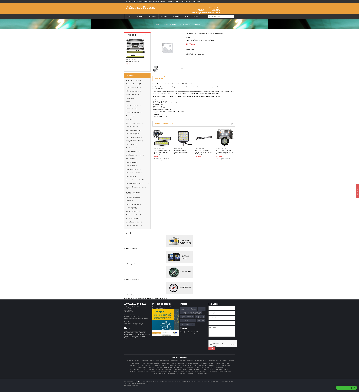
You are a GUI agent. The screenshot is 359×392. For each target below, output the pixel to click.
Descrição (159, 78)
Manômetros (159, 369)
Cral (183, 312)
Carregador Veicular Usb (190, 365)
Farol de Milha (181, 367)
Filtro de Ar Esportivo (193, 367)
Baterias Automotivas (178, 363)
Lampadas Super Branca (222, 369)
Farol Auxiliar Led (166, 24)
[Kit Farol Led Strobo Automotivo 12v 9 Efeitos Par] (155, 69)
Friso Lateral (219, 367)
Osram (184, 320)
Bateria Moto (165, 363)
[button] (346, 388)
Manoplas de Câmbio (180, 372)
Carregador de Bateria (192, 363)
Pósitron (201, 320)
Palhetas (190, 372)
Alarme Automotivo (228, 361)
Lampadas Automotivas (180, 369)
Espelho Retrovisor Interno (145, 367)
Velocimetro (168, 369)
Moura (200, 316)
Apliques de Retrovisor (162, 361)
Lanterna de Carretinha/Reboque (139, 372)
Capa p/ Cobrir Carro (147, 365)
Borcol (193, 309)
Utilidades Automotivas (187, 374)
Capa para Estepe (160, 365)
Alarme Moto (135, 363)
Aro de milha (174, 361)
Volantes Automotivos (202, 374)
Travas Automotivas (172, 374)
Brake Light (201, 309)
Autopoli (185, 309)
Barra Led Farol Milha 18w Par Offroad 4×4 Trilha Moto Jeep (162, 152)
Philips (192, 320)
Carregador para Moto (174, 365)
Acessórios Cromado (148, 361)
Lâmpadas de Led (194, 369)
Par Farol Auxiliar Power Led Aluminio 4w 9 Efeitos (134, 62)
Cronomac (194, 312)
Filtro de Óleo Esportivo (207, 367)
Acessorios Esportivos (200, 361)
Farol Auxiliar (158, 367)
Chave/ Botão (202, 365)
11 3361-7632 (214, 7)
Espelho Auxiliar (213, 365)
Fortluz (190, 316)
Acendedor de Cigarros (133, 361)
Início (157, 24)
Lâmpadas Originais (207, 369)
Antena (143, 363)
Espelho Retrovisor (225, 365)
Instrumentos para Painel (139, 369)
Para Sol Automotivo (201, 372)
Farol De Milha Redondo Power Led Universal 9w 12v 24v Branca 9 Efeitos (225, 152)
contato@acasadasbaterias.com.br (206, 12)
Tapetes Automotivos (159, 374)
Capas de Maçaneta (186, 361)
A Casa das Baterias (139, 382)
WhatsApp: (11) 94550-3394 (209, 10)
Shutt (192, 324)
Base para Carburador (153, 363)
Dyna (183, 317)
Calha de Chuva (134, 365)
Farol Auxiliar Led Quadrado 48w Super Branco (181, 152)
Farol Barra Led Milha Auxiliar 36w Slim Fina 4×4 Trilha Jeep (203, 152)
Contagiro (151, 369)
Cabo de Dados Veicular (222, 363)
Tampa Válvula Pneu (225, 372)
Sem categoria (213, 372)
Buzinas (211, 363)
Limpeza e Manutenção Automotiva (161, 372)
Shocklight (185, 324)
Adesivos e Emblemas (214, 361)
